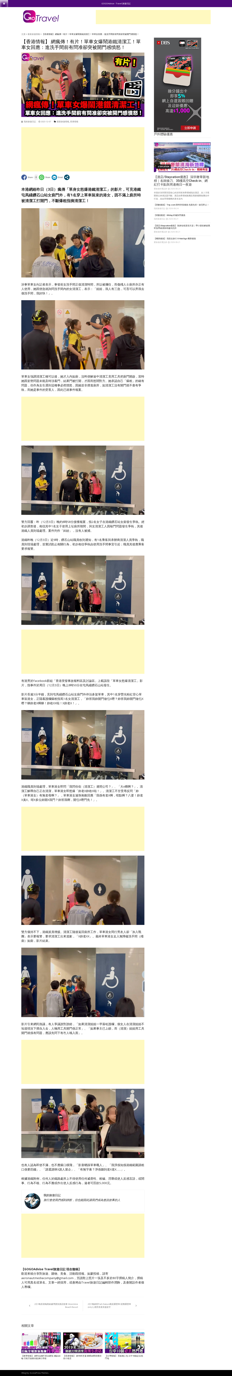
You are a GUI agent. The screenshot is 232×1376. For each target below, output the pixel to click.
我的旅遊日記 (30, 121)
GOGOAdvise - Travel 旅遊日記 (116, 3)
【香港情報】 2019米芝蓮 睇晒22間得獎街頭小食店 (82, 1357)
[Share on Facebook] (27, 177)
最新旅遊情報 (34, 34)
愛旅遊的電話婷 (160, 188)
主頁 (23, 34)
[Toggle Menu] (4, 3)
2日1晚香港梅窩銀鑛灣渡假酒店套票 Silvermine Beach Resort (56, 1306)
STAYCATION (163, 167)
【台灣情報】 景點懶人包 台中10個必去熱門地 (124, 1357)
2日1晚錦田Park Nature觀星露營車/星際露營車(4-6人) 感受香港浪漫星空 (109, 1306)
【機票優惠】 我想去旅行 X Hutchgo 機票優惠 (175, 238)
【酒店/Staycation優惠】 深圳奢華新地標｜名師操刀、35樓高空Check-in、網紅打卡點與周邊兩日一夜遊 (181, 180)
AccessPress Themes (39, 1373)
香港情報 (74, 121)
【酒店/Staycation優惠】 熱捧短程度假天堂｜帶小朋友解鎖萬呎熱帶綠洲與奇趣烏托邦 (182, 226)
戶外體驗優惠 (163, 134)
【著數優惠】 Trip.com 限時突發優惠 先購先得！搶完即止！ (181, 205)
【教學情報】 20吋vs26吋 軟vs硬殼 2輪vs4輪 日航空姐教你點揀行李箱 (40, 1357)
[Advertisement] (153, 17)
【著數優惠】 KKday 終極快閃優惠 (169, 215)
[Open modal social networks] (67, 177)
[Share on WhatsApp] (44, 177)
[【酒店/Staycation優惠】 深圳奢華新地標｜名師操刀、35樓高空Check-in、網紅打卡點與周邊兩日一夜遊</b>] (182, 157)
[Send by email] (57, 177)
